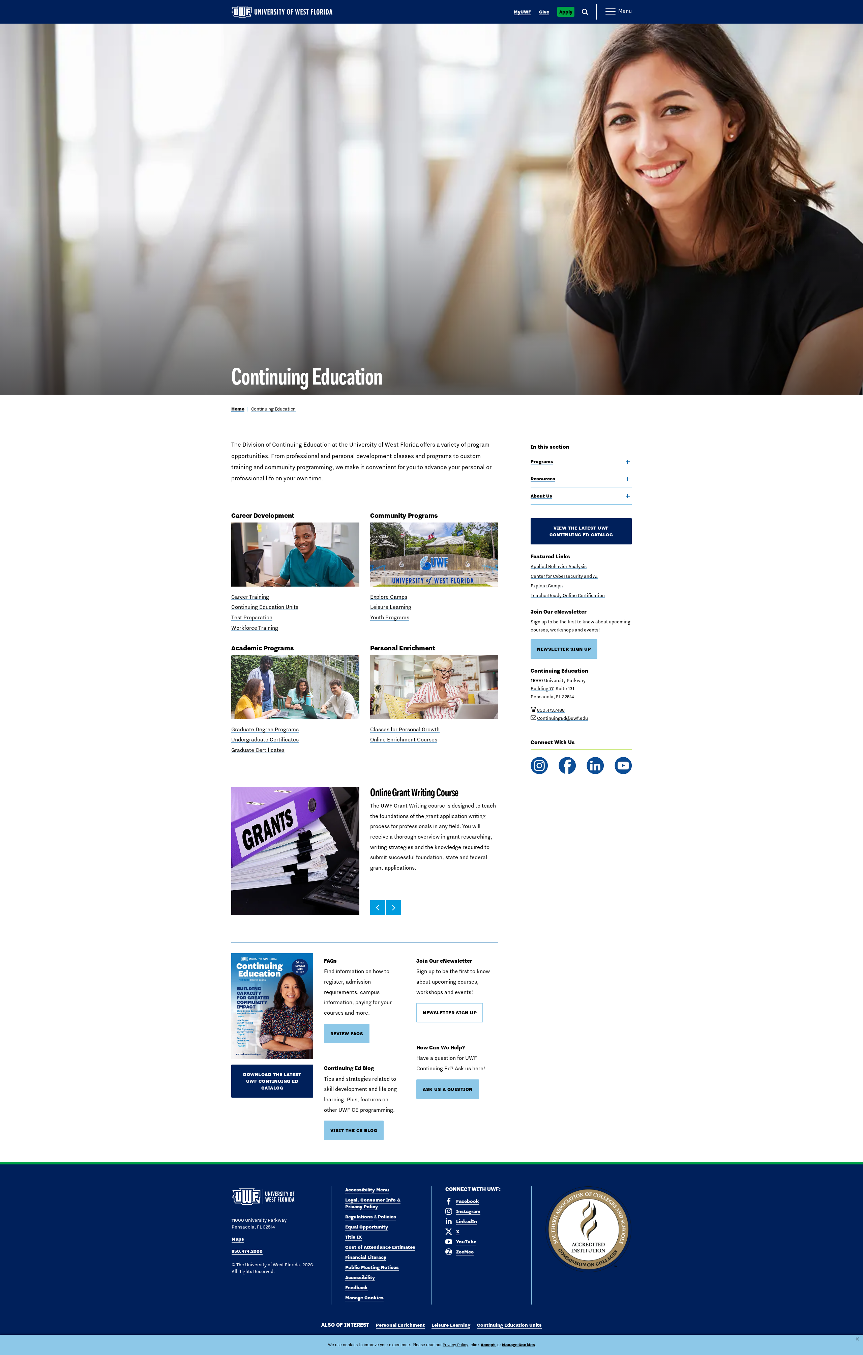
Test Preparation (251, 617)
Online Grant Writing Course (414, 792)
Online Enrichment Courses (403, 739)
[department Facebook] (567, 765)
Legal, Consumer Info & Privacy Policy (372, 1203)
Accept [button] (488, 1344)
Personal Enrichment (400, 1325)
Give (544, 12)
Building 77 (542, 688)
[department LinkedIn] (595, 765)
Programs (542, 461)
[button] (377, 907)
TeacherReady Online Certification (568, 595)
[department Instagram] (539, 765)
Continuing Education (273, 409)
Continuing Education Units (264, 607)
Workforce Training (254, 628)
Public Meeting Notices (372, 1267)
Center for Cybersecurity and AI (564, 576)
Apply (565, 12)
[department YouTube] (623, 765)
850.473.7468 (551, 710)
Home (237, 409)
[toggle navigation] (628, 461)
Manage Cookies (364, 1298)
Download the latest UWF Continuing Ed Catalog (272, 1081)
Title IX (353, 1237)
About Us (541, 496)
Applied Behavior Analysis (559, 566)
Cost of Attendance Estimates (380, 1247)
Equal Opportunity (366, 1227)
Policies (387, 1217)
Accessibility (360, 1277)
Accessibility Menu (367, 1190)
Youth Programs (389, 617)
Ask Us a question (448, 1089)
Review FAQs (346, 1034)
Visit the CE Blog (354, 1130)
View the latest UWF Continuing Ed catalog (581, 531)
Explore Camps (388, 597)
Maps (238, 1239)
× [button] (857, 1339)
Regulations (359, 1217)
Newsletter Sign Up (450, 1013)
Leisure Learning (390, 607)
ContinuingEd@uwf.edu (562, 718)
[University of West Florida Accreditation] (588, 1229)
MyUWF (522, 12)
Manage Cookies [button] (518, 1344)
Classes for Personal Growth (405, 729)
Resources (543, 479)
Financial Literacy (365, 1257)
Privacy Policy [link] (455, 1345)
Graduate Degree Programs (265, 729)
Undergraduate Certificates (265, 739)
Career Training (250, 597)
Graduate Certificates (258, 750)
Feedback (356, 1288)
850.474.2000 (247, 1251)
